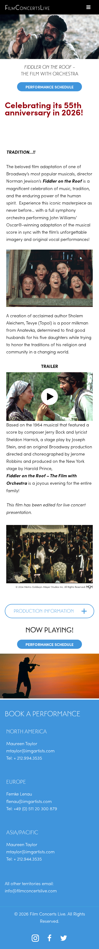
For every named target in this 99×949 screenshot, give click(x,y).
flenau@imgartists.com (29, 801)
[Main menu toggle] (88, 7)
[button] (49, 396)
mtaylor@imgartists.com (30, 750)
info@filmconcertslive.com (31, 890)
